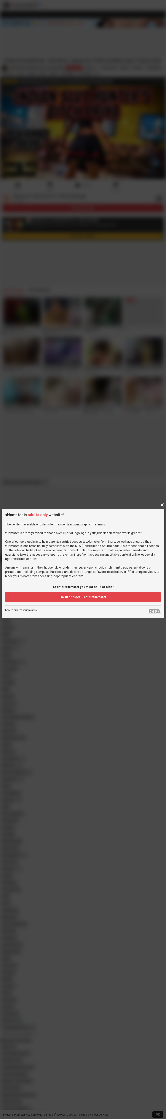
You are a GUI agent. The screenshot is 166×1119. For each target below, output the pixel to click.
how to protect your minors (21, 610)
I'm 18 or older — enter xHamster (83, 597)
